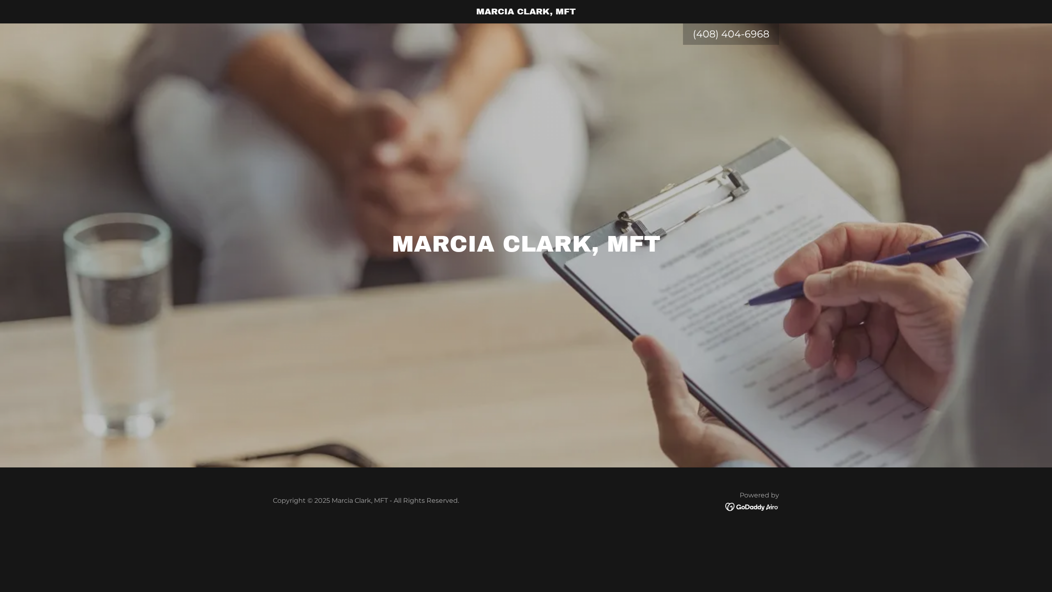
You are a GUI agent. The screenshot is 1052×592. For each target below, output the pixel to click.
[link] (526, 11)
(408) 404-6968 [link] (731, 34)
